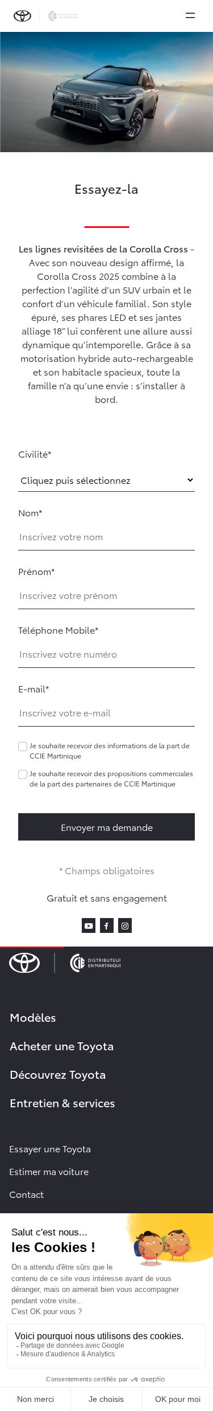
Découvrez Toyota (58, 1073)
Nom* (30, 512)
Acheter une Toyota (62, 1045)
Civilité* (34, 453)
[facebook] (107, 924)
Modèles (33, 1016)
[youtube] (88, 924)
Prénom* (36, 570)
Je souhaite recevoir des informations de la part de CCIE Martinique (110, 750)
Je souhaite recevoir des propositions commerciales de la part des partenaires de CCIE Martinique (111, 778)
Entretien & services (62, 1102)
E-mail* (33, 688)
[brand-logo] (46, 16)
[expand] (190, 15)
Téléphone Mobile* (58, 629)
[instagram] (125, 924)
